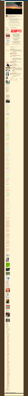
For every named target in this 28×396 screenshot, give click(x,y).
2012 (6, 325)
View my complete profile (10, 17)
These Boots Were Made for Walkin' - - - (8, 361)
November (8, 328)
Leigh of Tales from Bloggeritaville (15, 55)
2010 (6, 326)
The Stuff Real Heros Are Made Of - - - (8, 380)
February (8, 387)
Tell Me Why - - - (8, 378)
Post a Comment (12, 77)
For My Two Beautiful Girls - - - (8, 357)
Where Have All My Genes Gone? (8, 386)
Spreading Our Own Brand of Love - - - (8, 371)
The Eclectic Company (11, 2)
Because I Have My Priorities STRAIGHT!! (8, 354)
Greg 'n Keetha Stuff (7, 390)
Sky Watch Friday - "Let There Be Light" (8, 363)
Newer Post (11, 78)
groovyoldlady (13, 64)
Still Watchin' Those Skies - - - (8, 339)
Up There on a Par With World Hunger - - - (8, 377)
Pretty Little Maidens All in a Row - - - (8, 364)
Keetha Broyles (13, 61)
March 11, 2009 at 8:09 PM (14, 76)
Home (16, 78)
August (7, 330)
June (7, 331)
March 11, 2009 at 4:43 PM (14, 63)
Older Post (21, 78)
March (7, 333)
